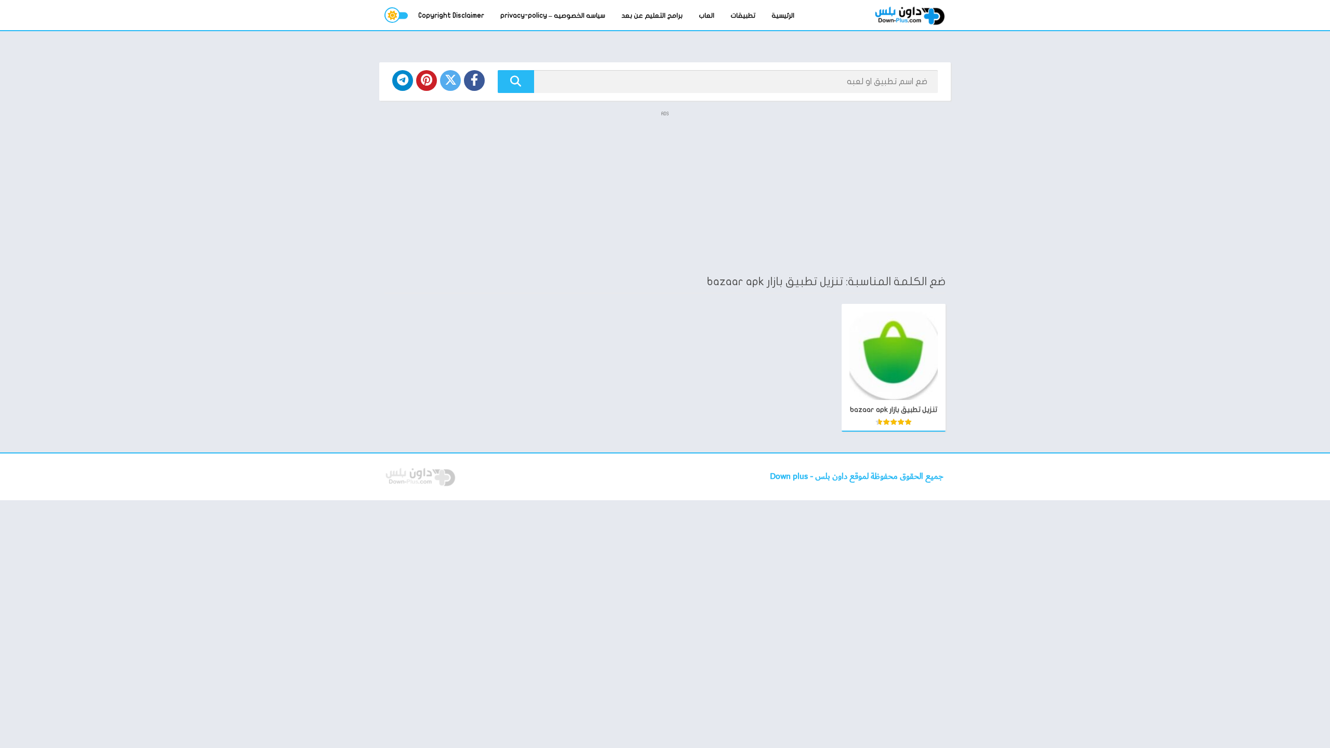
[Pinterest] (426, 80)
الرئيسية (783, 15)
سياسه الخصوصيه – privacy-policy (552, 15)
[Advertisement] (665, 192)
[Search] (516, 81)
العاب (706, 15)
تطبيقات (742, 15)
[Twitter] (450, 80)
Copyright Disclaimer (451, 15)
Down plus (790, 476)
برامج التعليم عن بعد (652, 15)
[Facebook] (474, 80)
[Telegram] (402, 80)
